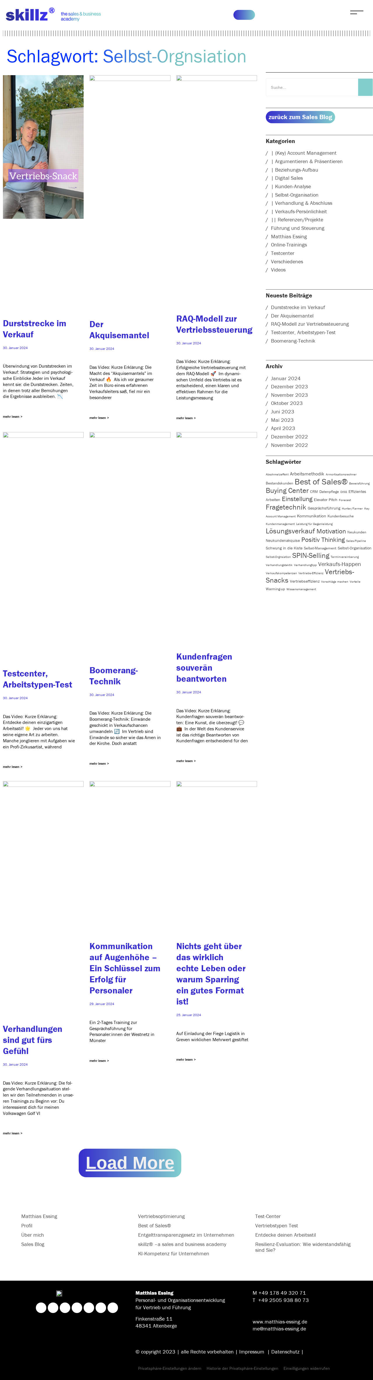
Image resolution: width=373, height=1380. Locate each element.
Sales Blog (32, 1244)
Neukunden (356, 532)
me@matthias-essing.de (279, 1328)
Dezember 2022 (289, 436)
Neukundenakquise (283, 540)
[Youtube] (113, 1308)
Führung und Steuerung (297, 228)
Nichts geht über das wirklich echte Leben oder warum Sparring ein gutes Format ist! (211, 973)
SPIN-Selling (310, 555)
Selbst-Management (320, 548)
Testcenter (282, 253)
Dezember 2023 (289, 386)
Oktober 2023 (287, 403)
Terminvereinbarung (345, 557)
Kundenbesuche (341, 516)
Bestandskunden (279, 483)
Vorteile (355, 581)
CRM (314, 491)
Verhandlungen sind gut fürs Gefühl (32, 1039)
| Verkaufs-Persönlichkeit (299, 211)
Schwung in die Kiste (284, 548)
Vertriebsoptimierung (161, 1216)
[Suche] (365, 87)
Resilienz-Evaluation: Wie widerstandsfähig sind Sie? (303, 1247)
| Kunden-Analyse (291, 186)
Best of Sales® (321, 481)
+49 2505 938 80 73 (283, 1300)
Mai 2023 (282, 420)
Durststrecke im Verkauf (298, 307)
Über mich (32, 1234)
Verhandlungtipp (305, 565)
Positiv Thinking (323, 539)
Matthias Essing (289, 236)
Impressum (251, 1351)
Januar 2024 (286, 378)
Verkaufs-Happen (339, 563)
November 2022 (289, 445)
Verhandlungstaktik (279, 565)
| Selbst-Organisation (295, 194)
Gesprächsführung (324, 508)
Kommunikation (311, 516)
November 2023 (289, 395)
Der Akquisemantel (119, 329)
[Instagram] (65, 1308)
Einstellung (297, 499)
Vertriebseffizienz (305, 581)
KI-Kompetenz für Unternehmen (173, 1253)
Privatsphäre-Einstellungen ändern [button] (169, 1368)
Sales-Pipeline (356, 541)
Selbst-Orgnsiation (278, 557)
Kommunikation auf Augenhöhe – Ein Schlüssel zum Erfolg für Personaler (125, 968)
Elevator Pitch (325, 499)
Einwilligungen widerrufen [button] (307, 1368)
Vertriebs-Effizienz (310, 573)
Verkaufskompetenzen (281, 573)
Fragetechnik (286, 507)
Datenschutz (285, 1351)
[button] (130, 1163)
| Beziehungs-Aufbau (294, 169)
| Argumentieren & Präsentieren (307, 161)
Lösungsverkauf (290, 530)
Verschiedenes (287, 261)
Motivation (331, 531)
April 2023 (283, 428)
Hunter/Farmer (352, 508)
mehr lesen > (12, 416)
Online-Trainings (289, 244)
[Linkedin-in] (41, 1308)
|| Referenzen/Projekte (297, 219)
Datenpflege (329, 491)
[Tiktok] (101, 1308)
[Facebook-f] (77, 1308)
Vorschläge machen (334, 581)
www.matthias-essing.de (280, 1321)
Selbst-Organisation (355, 548)
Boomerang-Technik (113, 676)
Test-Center (268, 1216)
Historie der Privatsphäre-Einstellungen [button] (242, 1368)
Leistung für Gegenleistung (314, 524)
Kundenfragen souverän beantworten (204, 667)
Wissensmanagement (301, 589)
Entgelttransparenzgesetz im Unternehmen (186, 1234)
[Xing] (53, 1308)
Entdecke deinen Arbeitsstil (285, 1234)
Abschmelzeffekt (277, 474)
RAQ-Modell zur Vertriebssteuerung (214, 324)
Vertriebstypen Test (276, 1225)
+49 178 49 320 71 (282, 1292)
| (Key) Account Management (304, 152)
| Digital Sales (287, 178)
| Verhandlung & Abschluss (301, 203)
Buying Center (287, 490)
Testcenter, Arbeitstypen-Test (37, 679)
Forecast (345, 500)
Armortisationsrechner (341, 474)
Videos (278, 269)
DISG (343, 492)
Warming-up (275, 588)
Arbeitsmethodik (307, 473)
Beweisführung (359, 483)
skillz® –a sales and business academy (182, 1244)
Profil (26, 1225)
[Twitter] (89, 1308)
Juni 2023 (282, 411)
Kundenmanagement (280, 524)
